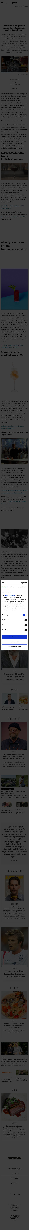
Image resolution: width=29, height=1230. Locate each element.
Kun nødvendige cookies (15, 646)
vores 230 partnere (10, 595)
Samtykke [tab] (4, 587)
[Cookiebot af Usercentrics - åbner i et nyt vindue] (20, 582)
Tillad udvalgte (14, 641)
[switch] (25, 620)
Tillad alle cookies (14, 637)
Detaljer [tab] (12, 587)
